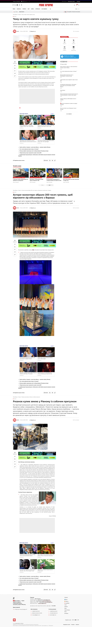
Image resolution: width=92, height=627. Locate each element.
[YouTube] (17, 5)
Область (23, 177)
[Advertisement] (37, 96)
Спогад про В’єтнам (22, 11)
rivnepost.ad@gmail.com (42, 603)
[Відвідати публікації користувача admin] (14, 31)
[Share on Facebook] (15, 65)
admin (18, 31)
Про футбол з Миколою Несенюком (73, 11)
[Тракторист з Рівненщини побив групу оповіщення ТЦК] (37, 173)
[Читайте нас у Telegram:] (62, 56)
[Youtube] (73, 48)
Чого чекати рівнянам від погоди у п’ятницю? (29, 149)
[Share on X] (15, 68)
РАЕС (33, 249)
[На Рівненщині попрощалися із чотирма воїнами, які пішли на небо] (54, 173)
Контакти (78, 1)
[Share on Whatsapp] (15, 70)
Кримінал (18, 177)
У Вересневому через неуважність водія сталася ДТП (30, 152)
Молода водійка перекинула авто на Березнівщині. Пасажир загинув (34, 150)
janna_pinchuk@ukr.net (48, 602)
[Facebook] (64, 42)
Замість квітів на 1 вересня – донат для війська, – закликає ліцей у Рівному (35, 147)
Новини (15, 16)
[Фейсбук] (13, 5)
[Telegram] (21, 5)
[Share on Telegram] (15, 73)
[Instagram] (64, 48)
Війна (48, 177)
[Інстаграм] (19, 5)
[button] (74, 5)
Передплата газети (71, 1)
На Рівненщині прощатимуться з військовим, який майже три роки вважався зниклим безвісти (68, 85)
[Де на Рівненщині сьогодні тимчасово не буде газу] (71, 173)
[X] (15, 5)
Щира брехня (62, 90)
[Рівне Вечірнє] (14, 620)
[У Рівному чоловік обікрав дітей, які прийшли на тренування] (21, 173)
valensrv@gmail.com (46, 599)
